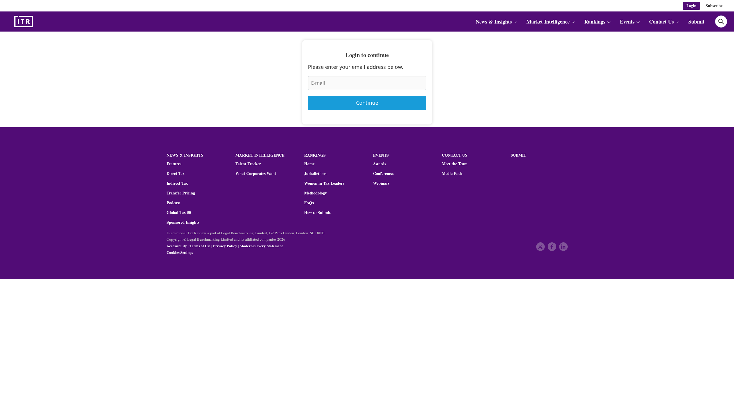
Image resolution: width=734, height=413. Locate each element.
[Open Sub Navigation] (515, 21)
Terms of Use (200, 245)
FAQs (309, 203)
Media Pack (452, 174)
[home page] (37, 21)
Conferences (383, 174)
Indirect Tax (177, 183)
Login (691, 6)
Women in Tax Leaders (324, 183)
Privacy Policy (225, 245)
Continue (367, 102)
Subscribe (714, 6)
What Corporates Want (255, 174)
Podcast (173, 203)
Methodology (315, 193)
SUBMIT (518, 155)
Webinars (381, 183)
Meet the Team (455, 164)
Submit (696, 21)
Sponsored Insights (183, 222)
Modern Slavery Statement (261, 245)
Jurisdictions (315, 174)
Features (174, 164)
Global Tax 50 (179, 213)
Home (309, 164)
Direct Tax (176, 174)
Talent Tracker (248, 164)
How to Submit (317, 213)
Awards (379, 164)
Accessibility (177, 245)
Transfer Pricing (181, 193)
